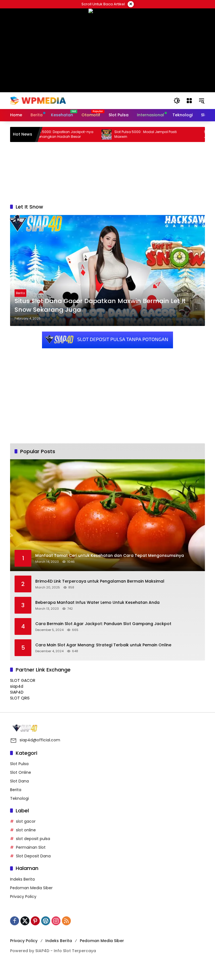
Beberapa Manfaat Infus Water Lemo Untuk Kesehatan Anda (97, 602)
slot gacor (26, 821)
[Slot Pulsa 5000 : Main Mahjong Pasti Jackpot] (175, 134)
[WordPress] (45, 920)
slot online (26, 830)
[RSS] (66, 920)
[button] (177, 100)
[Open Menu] (189, 100)
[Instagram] (56, 920)
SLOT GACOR (22, 680)
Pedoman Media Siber (31, 888)
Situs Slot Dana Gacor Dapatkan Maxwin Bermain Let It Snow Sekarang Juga (100, 305)
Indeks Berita (22, 879)
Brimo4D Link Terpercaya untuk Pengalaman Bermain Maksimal (99, 581)
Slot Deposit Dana (33, 856)
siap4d (16, 686)
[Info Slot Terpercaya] (38, 100)
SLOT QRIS (20, 698)
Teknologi (19, 798)
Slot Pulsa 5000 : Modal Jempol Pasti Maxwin (124, 134)
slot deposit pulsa (33, 838)
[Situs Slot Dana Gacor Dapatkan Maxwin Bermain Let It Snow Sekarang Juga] (107, 270)
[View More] (107, 728)
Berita (20, 293)
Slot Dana (19, 781)
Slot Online (20, 772)
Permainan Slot (31, 847)
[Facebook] (14, 920)
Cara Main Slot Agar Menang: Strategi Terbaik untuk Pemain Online (103, 645)
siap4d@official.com (40, 740)
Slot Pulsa (19, 764)
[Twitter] (24, 920)
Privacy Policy (23, 896)
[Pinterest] (35, 920)
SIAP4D (17, 692)
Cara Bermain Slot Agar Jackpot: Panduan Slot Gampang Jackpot (103, 623)
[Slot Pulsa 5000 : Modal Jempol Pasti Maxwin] (85, 134)
